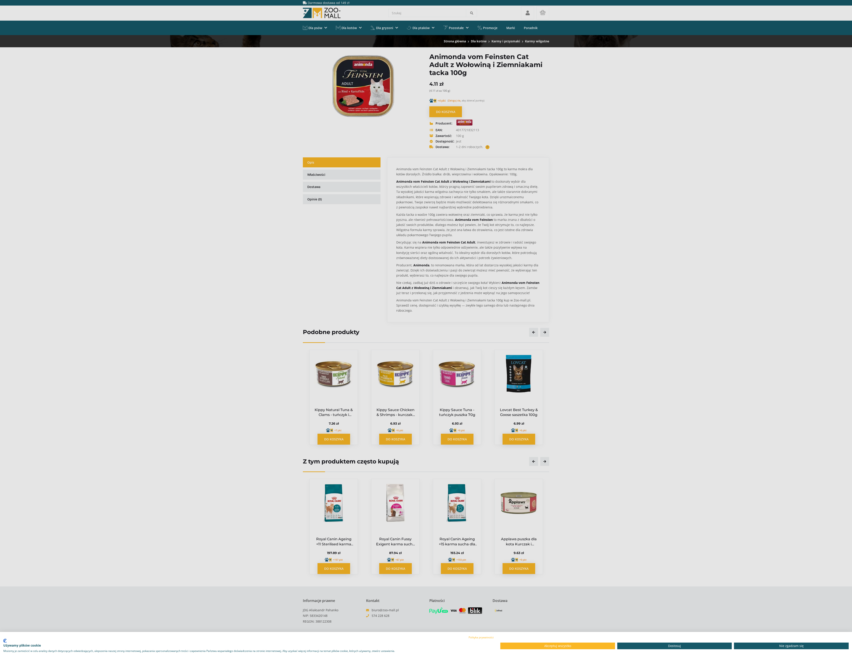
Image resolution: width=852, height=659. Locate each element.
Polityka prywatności (481, 637)
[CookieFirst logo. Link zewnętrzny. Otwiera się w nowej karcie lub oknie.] (5, 641)
